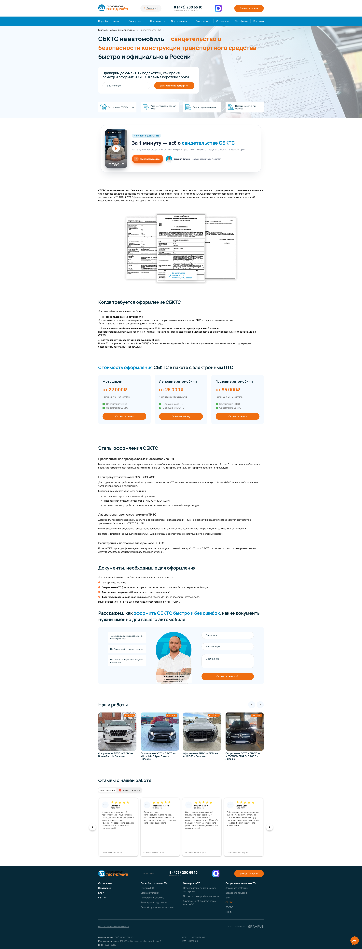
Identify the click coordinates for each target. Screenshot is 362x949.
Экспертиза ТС (191, 883)
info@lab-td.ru (175, 875)
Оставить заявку (124, 416)
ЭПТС (229, 897)
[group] (117, 736)
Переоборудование (109, 21)
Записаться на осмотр (172, 85)
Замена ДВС (147, 888)
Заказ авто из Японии (237, 888)
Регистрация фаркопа (152, 897)
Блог (101, 892)
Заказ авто (202, 21)
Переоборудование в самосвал (157, 907)
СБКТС (229, 902)
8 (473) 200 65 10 (188, 7)
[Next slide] (260, 704)
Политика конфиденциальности (113, 926)
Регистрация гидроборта (154, 902)
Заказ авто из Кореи (236, 892)
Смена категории (150, 892)
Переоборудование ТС (154, 883)
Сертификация (179, 21)
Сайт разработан (246, 926)
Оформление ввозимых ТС (241, 883)
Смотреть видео (150, 158)
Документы (156, 21)
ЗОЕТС (229, 907)
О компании (222, 21)
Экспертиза (135, 21)
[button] (116, 148)
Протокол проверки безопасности (201, 896)
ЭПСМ (229, 912)
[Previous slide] (251, 704)
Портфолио (241, 21)
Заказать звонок (249, 8)
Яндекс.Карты (131, 790)
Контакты (258, 21)
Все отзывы (107, 790)
